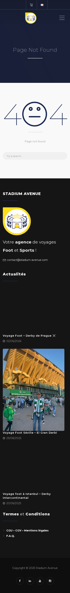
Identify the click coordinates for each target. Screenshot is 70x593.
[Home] (31, 18)
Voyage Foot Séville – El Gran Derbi (30, 432)
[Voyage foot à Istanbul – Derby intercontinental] (33, 469)
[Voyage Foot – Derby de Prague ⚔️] (33, 311)
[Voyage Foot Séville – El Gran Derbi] (33, 390)
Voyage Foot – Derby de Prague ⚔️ (29, 335)
